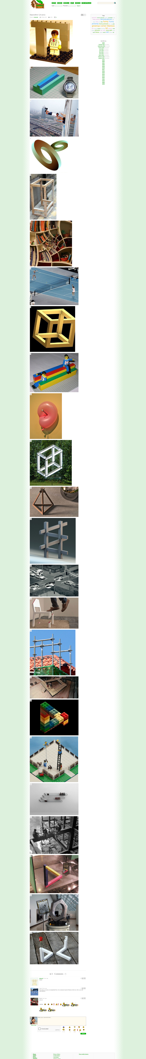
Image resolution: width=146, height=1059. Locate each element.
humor (99, 28)
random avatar (33, 1025)
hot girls (95, 28)
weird (104, 32)
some (114, 30)
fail (99, 21)
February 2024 (101, 56)
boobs (106, 17)
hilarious (111, 26)
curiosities (110, 17)
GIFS (72, 3)
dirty (113, 19)
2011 (103, 79)
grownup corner (99, 26)
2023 (103, 60)
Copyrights (56, 1057)
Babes (34, 1056)
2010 (103, 80)
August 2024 (101, 47)
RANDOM (36, 17)
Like (82, 15)
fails (102, 21)
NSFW (54, 3)
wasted (101, 32)
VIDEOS (77, 3)
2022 (103, 61)
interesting (103, 28)
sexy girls (109, 30)
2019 (103, 66)
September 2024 (101, 46)
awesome (94, 17)
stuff (94, 32)
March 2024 (101, 55)
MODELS (66, 3)
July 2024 (101, 49)
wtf (113, 32)
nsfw (114, 28)
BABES (59, 3)
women (110, 32)
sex (101, 30)
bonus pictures (100, 17)
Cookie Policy (56, 1055)
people (93, 30)
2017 (103, 69)
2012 (103, 77)
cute (114, 17)
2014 (103, 74)
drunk (94, 21)
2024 (103, 43)
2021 (103, 63)
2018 (103, 68)
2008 (103, 84)
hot (92, 28)
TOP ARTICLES (86, 3)
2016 (103, 71)
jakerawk (41, 978)
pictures (97, 30)
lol (107, 28)
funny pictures (103, 24)
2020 (103, 64)
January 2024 (101, 58)
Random (35, 1058)
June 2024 (101, 50)
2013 (103, 76)
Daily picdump (96, 19)
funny (105, 21)
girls (114, 24)
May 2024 (101, 52)
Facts (97, 21)
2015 (103, 72)
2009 (103, 82)
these (97, 32)
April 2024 (101, 53)
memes (110, 28)
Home (34, 1054)
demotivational (106, 19)
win (107, 32)
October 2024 (102, 44)
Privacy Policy (56, 1054)
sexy (104, 30)
